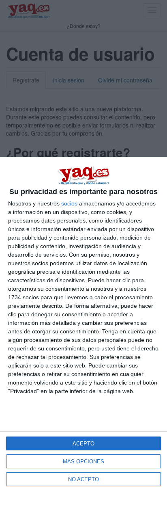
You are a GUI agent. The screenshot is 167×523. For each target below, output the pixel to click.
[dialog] (83, 340)
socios (69, 203)
